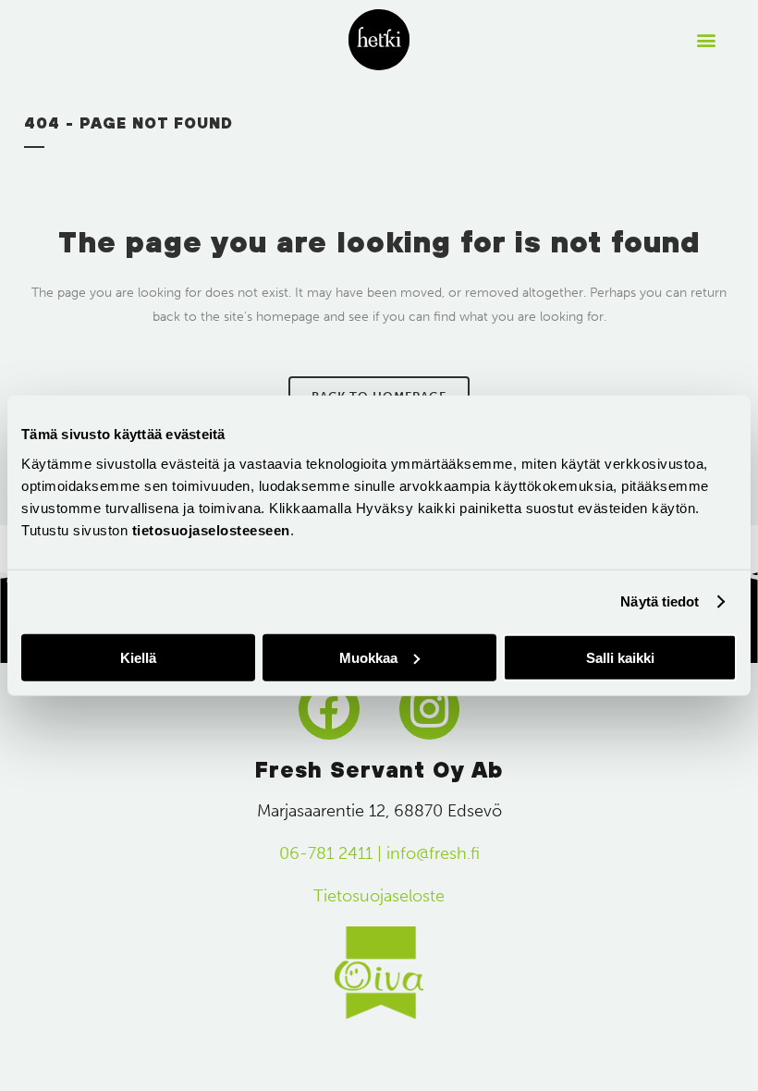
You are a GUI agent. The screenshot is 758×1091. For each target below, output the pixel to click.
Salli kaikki (620, 657)
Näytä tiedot (659, 601)
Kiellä (138, 657)
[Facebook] (329, 709)
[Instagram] (429, 709)
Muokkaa (368, 657)
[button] (706, 40)
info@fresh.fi (433, 853)
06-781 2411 (326, 853)
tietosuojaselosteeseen (211, 529)
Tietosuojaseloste (379, 896)
